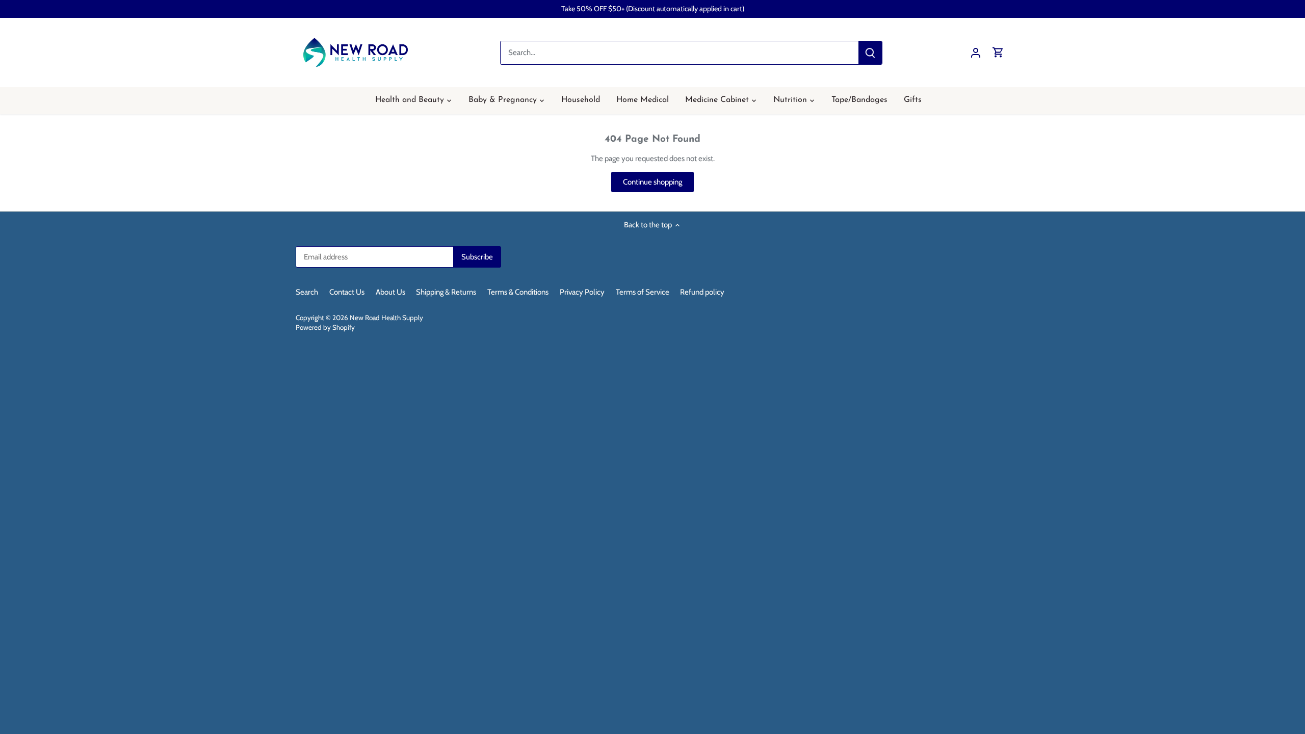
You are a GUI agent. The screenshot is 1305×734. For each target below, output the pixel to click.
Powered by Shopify (325, 327)
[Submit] (870, 52)
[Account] (975, 53)
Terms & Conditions (518, 292)
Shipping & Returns (446, 292)
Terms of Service (642, 292)
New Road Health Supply (386, 317)
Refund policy (702, 292)
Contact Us (346, 292)
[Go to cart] (998, 53)
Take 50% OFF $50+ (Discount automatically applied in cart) (652, 8)
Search (307, 292)
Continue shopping (652, 182)
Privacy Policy (582, 292)
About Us (390, 292)
